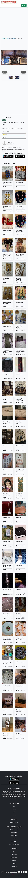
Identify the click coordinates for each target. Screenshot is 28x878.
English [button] (15, 874)
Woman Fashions (14, 829)
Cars (14, 838)
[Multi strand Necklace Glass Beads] (20, 221)
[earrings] (7, 700)
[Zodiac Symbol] (20, 532)
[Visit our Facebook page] (24, 872)
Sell (14, 806)
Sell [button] (25, 5)
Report (5, 134)
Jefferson (13, 128)
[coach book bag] (20, 676)
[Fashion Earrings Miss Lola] (7, 197)
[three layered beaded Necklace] (20, 197)
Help (14, 851)
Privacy (14, 860)
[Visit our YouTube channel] (19, 872)
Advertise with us (14, 822)
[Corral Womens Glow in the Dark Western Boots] (20, 604)
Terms (14, 863)
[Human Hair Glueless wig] (7, 484)
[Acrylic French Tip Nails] (20, 460)
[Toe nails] (7, 460)
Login (14, 812)
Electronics (14, 835)
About (14, 809)
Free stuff (14, 841)
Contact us (14, 866)
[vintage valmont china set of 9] (20, 628)
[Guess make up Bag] (20, 173)
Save (5, 137)
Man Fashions (14, 832)
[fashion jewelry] (7, 676)
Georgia (9, 128)
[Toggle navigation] (25, 2)
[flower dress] (20, 364)
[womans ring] (20, 556)
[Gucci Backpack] (20, 436)
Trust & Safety (14, 857)
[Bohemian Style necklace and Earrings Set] (7, 245)
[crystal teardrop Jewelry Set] (7, 293)
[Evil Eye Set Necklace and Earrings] (20, 317)
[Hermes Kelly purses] (7, 412)
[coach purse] (7, 364)
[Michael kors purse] (20, 412)
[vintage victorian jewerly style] (20, 245)
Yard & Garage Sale (14, 844)
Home (3, 38)
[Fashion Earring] (20, 293)
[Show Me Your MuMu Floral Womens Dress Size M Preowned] (20, 484)
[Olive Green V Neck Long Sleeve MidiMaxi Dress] (7, 340)
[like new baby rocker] (7, 532)
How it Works (14, 854)
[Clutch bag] (20, 724)
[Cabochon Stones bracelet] (7, 173)
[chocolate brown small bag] (20, 700)
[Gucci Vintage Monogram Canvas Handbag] (20, 388)
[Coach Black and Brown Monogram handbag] (20, 340)
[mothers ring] (20, 580)
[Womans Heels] (7, 221)
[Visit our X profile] (21, 872)
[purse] (7, 436)
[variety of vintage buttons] (7, 652)
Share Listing (7, 131)
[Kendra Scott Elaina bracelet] (7, 604)
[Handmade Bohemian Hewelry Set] (20, 269)
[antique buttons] (20, 652)
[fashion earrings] (7, 317)
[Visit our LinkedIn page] (26, 872)
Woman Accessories (11, 38)
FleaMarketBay (13, 872)
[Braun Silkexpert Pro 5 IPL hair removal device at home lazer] (7, 556)
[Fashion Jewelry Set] (7, 269)
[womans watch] (7, 580)
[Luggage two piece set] (7, 724)
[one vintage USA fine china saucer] (7, 628)
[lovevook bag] (20, 508)
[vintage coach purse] (7, 388)
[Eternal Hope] (7, 508)
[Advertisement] (14, 22)
